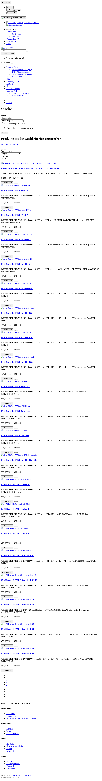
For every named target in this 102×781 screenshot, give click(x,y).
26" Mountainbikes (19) (22, 69)
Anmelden (16, 36)
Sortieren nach (7, 151)
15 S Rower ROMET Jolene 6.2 (15, 386)
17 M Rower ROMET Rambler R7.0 (17, 605)
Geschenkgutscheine (15, 746)
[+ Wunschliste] (15, 183)
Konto (9, 761)
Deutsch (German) (32, 22)
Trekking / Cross (13, 81)
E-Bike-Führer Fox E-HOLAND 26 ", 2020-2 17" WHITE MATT (31, 168)
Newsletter (10, 768)
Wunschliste (11, 766)
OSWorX (27, 775)
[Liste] (2, 149)
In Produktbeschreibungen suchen (18, 128)
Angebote (10, 751)
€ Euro (9, 7)
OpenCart (16, 775)
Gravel (9, 86)
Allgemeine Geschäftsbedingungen (21, 718)
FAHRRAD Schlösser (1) (22, 93)
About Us (10, 713)
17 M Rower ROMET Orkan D (15, 509)
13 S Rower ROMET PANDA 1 (15, 215)
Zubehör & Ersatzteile (15, 91)
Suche (9, 102)
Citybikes (10, 79)
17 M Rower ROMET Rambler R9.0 (17, 629)
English (18, 25)
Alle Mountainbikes (14, 77)
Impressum (11, 716)
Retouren (10, 731)
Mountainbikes (12, 67)
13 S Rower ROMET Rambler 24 (16, 239)
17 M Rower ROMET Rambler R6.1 (17, 555)
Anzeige (4, 156)
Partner (9, 748)
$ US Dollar (11, 13)
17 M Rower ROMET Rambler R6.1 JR (19, 580)
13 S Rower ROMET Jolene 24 (15, 190)
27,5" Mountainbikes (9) (22, 72)
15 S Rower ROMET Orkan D (15, 435)
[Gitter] (5, 149)
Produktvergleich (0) (9, 144)
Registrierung (17, 34)
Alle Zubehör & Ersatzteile (17, 96)
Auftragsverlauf (13, 764)
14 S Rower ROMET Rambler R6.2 (17, 337)
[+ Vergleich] (17, 183)
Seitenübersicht (12, 733)
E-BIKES (10, 84)
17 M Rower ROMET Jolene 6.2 (15, 484)
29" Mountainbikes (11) (22, 74)
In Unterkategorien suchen (15, 123)
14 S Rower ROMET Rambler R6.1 (17, 288)
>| (7, 699)
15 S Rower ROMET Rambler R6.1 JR (19, 460)
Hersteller (10, 744)
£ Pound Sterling (13, 10)
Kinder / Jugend (13, 88)
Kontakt (9, 729)
